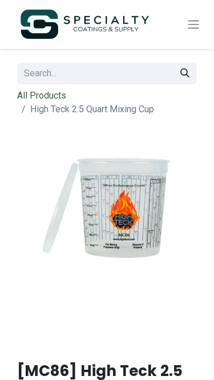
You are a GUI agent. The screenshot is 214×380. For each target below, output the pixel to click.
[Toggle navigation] (193, 25)
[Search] (185, 73)
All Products (41, 95)
